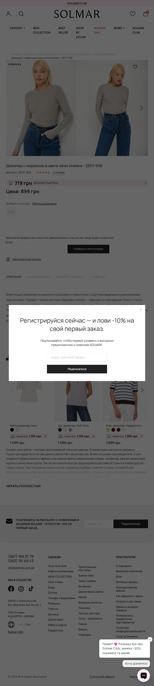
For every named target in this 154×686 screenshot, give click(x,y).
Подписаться (77, 369)
